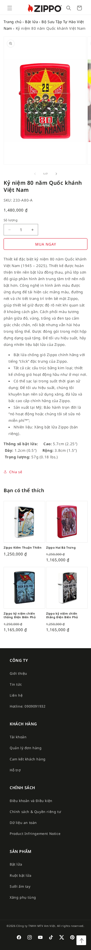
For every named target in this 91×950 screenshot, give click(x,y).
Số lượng (10, 220)
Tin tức (16, 684)
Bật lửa (31, 21)
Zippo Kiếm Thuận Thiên (22, 548)
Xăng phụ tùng (23, 897)
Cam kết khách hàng (28, 759)
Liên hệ (16, 695)
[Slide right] (56, 173)
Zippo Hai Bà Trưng (61, 548)
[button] (9, 8)
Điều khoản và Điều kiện (31, 800)
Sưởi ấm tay (20, 886)
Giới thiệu (18, 673)
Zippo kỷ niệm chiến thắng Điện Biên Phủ (20, 615)
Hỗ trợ (15, 770)
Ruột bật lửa (20, 875)
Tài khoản (18, 737)
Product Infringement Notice (35, 833)
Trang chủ (12, 21)
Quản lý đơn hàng (26, 748)
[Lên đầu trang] (81, 940)
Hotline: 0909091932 (27, 706)
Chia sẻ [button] (15, 472)
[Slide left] (35, 173)
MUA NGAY (45, 244)
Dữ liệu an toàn (23, 822)
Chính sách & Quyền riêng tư (35, 811)
